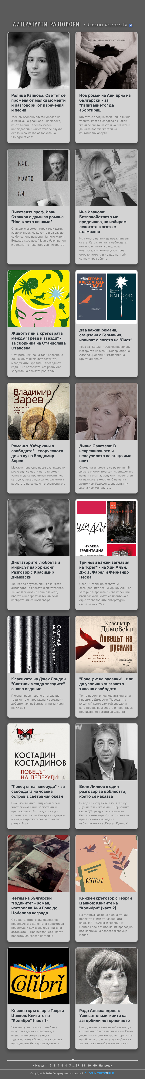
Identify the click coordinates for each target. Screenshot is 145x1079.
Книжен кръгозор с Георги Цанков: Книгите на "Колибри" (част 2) (105, 903)
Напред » (105, 1065)
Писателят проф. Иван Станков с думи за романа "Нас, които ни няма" (37, 217)
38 (83, 1065)
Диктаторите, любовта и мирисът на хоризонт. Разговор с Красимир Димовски (35, 569)
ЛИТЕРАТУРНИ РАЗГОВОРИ (46, 23)
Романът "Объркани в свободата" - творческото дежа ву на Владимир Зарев (37, 453)
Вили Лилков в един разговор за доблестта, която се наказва (102, 791)
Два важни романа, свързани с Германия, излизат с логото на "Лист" (105, 335)
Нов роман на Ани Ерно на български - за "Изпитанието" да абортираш (105, 102)
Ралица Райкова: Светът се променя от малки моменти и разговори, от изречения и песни (38, 102)
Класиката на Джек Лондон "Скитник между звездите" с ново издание (38, 684)
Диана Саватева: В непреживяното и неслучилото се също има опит (105, 453)
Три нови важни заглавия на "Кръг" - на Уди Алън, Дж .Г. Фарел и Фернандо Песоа (104, 569)
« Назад (38, 1065)
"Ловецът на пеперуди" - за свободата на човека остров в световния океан (38, 791)
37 (77, 1065)
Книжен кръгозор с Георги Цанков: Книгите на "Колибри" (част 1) (37, 1015)
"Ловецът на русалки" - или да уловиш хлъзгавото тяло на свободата (106, 684)
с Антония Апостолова (106, 25)
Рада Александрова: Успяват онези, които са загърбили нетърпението (104, 1015)
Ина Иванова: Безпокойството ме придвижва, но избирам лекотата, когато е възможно (102, 222)
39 (89, 1065)
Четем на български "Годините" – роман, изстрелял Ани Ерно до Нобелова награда (34, 905)
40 (95, 1065)
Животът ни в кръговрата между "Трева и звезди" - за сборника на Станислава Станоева (38, 340)
